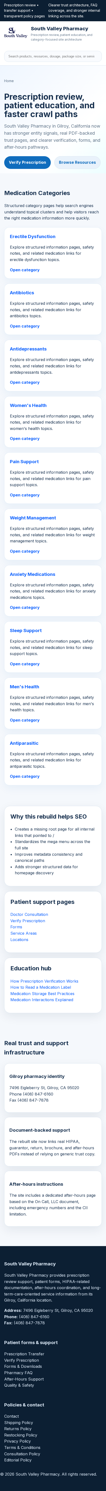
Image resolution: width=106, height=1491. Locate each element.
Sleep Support (26, 630)
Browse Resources (77, 162)
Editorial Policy (18, 1460)
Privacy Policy (17, 1441)
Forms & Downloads (23, 1366)
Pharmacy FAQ (18, 1372)
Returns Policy (18, 1428)
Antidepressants (28, 349)
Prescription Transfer (24, 1353)
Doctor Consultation (29, 914)
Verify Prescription (27, 162)
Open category (25, 269)
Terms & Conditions (22, 1447)
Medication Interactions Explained (41, 999)
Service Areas (23, 933)
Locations (19, 939)
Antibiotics (22, 293)
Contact (11, 1416)
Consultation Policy (22, 1453)
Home (9, 81)
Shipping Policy (18, 1422)
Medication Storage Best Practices (42, 993)
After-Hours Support (24, 1379)
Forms (16, 926)
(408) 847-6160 (34, 1316)
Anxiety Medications (32, 574)
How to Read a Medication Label (40, 987)
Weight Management (33, 518)
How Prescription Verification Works (44, 981)
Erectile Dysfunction (32, 236)
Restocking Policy (20, 1435)
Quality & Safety (19, 1385)
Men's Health (24, 687)
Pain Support (24, 461)
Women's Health (28, 405)
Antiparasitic (24, 743)
